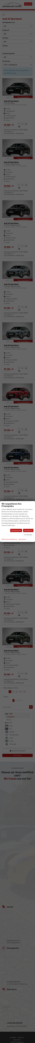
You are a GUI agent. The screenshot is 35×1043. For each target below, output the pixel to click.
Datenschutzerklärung (9, 539)
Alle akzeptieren (16, 530)
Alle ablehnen (28, 530)
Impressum (22, 539)
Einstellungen (28, 534)
